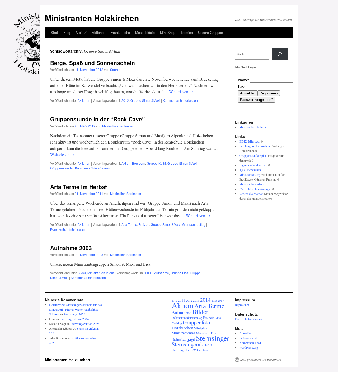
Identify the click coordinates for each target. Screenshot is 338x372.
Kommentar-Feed (250, 343)
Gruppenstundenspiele (253, 155)
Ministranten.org (249, 174)
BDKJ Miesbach (249, 141)
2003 (149, 272)
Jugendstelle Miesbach (253, 165)
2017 (221, 300)
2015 (214, 300)
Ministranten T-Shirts (252, 127)
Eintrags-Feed (248, 338)
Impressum (242, 304)
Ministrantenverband (252, 184)
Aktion (125, 163)
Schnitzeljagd (183, 339)
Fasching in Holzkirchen (254, 146)
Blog (66, 32)
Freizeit (144, 224)
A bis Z (81, 32)
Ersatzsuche (120, 32)
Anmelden (245, 333)
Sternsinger (212, 338)
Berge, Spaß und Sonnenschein (92, 63)
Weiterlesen (181, 91)
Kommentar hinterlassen (180, 100)
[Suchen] (280, 54)
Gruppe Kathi (156, 163)
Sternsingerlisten (182, 350)
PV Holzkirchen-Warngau (255, 189)
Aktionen (98, 32)
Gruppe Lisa (179, 272)
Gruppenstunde (61, 168)
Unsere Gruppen (210, 32)
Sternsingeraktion (192, 344)
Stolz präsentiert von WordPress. (261, 359)
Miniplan (200, 328)
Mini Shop (167, 32)
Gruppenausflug (193, 224)
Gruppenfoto (196, 322)
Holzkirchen (182, 328)
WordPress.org (248, 347)
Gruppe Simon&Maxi (145, 100)
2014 (205, 299)
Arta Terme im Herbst (78, 187)
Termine (187, 32)
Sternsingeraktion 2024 (74, 319)
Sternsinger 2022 (74, 314)
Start (54, 32)
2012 (125, 100)
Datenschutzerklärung (248, 319)
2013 (196, 300)
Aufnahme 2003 (71, 248)
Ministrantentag (183, 332)
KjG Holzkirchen (250, 170)
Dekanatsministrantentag (187, 317)
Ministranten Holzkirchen (92, 18)
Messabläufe (145, 32)
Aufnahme (161, 272)
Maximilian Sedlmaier (117, 126)
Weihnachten (200, 350)
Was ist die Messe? (251, 193)
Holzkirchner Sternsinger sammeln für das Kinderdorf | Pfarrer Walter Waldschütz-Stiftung (75, 309)
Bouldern (138, 163)
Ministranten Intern (100, 272)
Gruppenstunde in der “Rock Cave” (97, 119)
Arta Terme (129, 224)
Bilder (82, 272)
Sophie (115, 69)
